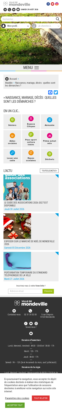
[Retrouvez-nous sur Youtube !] (31, 323)
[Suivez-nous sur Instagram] (57, 3)
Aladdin (9, 82)
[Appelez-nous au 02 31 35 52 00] (9, 9)
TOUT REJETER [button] (41, 398)
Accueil (13, 78)
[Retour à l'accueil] (31, 303)
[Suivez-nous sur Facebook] (48, 3)
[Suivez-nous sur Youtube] (52, 3)
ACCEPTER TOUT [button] (15, 405)
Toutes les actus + (49, 171)
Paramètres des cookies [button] (17, 398)
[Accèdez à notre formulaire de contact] (14, 9)
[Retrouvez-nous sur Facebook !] (26, 323)
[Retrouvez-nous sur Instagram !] (36, 323)
